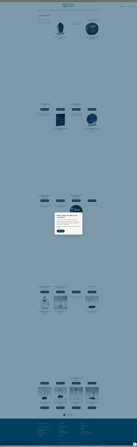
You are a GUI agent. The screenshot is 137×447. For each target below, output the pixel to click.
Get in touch (60, 231)
